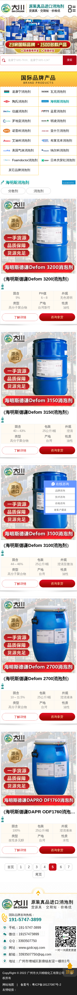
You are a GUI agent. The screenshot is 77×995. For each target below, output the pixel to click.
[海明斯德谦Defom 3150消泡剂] (38, 369)
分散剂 (13, 191)
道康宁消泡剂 (21, 91)
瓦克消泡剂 (58, 91)
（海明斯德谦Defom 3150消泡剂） (36, 412)
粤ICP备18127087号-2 (46, 984)
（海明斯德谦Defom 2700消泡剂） (36, 678)
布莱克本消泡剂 (61, 140)
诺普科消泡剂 (21, 130)
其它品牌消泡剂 (19, 170)
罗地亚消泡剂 (21, 121)
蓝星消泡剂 (58, 111)
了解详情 (20, 317)
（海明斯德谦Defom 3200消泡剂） (36, 279)
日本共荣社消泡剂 (63, 160)
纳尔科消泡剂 (60, 150)
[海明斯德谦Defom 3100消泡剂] (38, 502)
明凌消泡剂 (58, 121)
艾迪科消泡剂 (21, 140)
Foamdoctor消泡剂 (25, 160)
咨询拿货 (57, 317)
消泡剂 (39, 191)
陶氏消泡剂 (20, 101)
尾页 (38, 874)
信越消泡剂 (20, 111)
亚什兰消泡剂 (60, 130)
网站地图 (8, 984)
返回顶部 (70, 968)
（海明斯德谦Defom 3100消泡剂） (36, 545)
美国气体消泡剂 (23, 150)
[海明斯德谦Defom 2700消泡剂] (38, 635)
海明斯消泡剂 (60, 101)
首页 (10, 867)
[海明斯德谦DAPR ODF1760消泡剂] (38, 769)
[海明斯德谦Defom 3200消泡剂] (38, 236)
